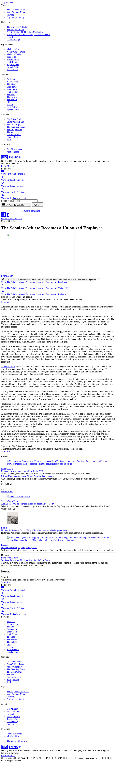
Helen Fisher (12, 69)
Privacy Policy (13, 716)
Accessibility (12, 721)
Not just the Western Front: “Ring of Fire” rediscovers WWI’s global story (34, 530)
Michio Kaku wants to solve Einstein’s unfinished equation (27, 476)
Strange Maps (13, 137)
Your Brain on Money (16, 12)
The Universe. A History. (18, 27)
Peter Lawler (7, 276)
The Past (11, 94)
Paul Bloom (12, 62)
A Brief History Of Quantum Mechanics (25, 32)
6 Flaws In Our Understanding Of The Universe (28, 34)
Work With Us (13, 711)
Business (11, 79)
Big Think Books (14, 119)
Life (8, 102)
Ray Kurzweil (13, 64)
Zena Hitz (11, 57)
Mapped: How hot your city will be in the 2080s (22, 471)
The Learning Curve (16, 127)
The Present (12, 97)
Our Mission (12, 709)
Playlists (10, 15)
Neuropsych (12, 82)
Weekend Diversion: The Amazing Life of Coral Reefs (25, 560)
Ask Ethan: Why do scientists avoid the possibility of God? (27, 504)
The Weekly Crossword (17, 741)
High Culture (13, 92)
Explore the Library (15, 17)
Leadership (12, 87)
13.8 (9, 139)
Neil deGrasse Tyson (16, 52)
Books (4, 528)
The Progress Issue (15, 29)
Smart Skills (12, 89)
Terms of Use (13, 719)
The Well (11, 132)
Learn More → (8, 166)
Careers (10, 724)
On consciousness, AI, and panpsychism (19, 547)
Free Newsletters (14, 149)
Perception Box (14, 134)
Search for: (6, 201)
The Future (12, 99)
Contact (10, 714)
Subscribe (17, 218)
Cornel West (12, 67)
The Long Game (14, 129)
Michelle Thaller (14, 54)
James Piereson (8, 366)
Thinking (11, 84)
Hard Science (13, 107)
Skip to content (8, 2)
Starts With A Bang (15, 122)
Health (10, 104)
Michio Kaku (13, 49)
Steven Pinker (13, 59)
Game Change (13, 39)
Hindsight (11, 37)
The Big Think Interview (18, 9)
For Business (7, 218)
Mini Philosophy (14, 124)
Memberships (13, 152)
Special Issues (13, 109)
